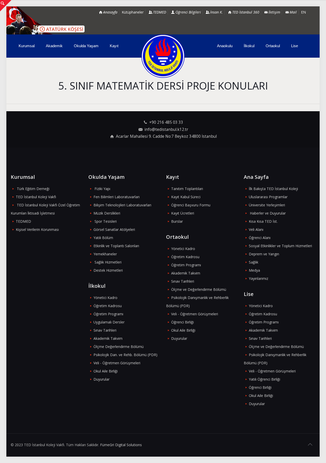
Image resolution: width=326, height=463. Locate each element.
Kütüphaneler (133, 12)
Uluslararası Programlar (268, 196)
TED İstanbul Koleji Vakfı (36, 196)
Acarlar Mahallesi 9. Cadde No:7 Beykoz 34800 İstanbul (166, 136)
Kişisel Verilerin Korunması (37, 229)
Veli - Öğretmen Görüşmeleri (116, 362)
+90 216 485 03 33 (166, 122)
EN (303, 12)
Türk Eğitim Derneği (33, 188)
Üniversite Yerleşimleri (267, 205)
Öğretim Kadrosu (107, 305)
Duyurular (101, 379)
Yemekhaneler (105, 254)
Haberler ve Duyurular (268, 213)
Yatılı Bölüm (103, 237)
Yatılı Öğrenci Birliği (264, 379)
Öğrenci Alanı (259, 237)
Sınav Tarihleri (104, 330)
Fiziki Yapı (102, 188)
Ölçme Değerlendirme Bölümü (118, 346)
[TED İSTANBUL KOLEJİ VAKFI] (162, 56)
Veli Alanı (256, 229)
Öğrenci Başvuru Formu (190, 205)
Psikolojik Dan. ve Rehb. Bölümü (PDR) (125, 354)
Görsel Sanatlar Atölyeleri (114, 229)
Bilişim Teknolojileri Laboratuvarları (122, 205)
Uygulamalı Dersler (109, 322)
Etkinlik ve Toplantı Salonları (116, 245)
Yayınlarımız (258, 278)
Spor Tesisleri (105, 221)
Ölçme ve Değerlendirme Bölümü (198, 289)
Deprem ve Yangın (264, 254)
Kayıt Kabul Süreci (185, 196)
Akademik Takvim (108, 338)
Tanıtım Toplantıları (187, 188)
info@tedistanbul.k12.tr (166, 129)
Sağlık (253, 262)
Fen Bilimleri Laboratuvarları (116, 196)
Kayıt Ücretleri (182, 213)
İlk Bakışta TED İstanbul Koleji (273, 188)
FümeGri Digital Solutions (121, 444)
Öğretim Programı (108, 313)
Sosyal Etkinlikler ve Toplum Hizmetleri (280, 245)
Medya (254, 270)
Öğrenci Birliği (182, 322)
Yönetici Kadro (105, 297)
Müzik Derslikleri (106, 213)
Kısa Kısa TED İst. (263, 221)
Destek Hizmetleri (108, 270)
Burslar (177, 221)
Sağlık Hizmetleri (107, 262)
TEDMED (23, 221)
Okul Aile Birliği (105, 371)
